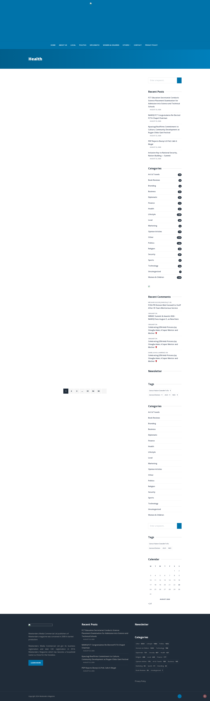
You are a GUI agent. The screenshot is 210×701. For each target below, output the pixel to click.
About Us (63, 45)
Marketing (152, 226)
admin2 (36, 112)
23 (179, 585)
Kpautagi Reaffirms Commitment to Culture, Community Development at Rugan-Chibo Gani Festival (164, 129)
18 (155, 585)
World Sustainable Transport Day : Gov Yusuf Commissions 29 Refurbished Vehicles (76, 167)
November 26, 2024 (47, 149)
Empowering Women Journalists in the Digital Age (67, 129)
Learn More (36, 663)
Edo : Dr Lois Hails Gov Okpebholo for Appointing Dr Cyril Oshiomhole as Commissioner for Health (83, 359)
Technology (79, 86)
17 (150, 585)
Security (69, 86)
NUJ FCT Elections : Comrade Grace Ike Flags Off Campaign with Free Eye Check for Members (84, 247)
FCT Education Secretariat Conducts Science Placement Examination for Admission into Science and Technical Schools (105, 633)
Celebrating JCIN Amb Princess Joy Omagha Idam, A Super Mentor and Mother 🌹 (163, 330)
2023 (167, 395)
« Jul (150, 603)
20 (165, 585)
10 (150, 580)
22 (174, 585)
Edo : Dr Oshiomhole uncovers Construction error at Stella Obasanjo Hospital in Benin (80, 207)
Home (53, 45)
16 (179, 580)
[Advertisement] (105, 22)
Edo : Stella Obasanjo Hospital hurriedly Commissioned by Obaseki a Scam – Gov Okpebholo (85, 91)
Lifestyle (53, 86)
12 (160, 580)
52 (93, 391)
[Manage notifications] (205, 696)
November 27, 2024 (47, 112)
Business (152, 191)
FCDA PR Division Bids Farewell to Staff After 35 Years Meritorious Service (164, 306)
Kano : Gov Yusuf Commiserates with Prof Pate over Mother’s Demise (81, 321)
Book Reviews (154, 180)
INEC (175, 395)
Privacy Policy (151, 45)
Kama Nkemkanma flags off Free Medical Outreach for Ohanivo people (83, 285)
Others (126, 45)
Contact (138, 45)
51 (88, 391)
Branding (152, 186)
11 (155, 580)
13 (165, 580)
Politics (82, 45)
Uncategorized (154, 271)
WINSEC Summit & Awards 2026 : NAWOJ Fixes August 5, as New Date (163, 317)
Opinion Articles (155, 231)
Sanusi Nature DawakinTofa (160, 390)
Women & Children (111, 45)
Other (150, 237)
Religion (58, 318)
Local (73, 45)
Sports (151, 260)
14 (170, 580)
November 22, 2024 (47, 341)
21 (170, 585)
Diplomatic (95, 45)
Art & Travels (37, 162)
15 (174, 580)
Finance (151, 203)
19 (160, 585)
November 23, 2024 (47, 268)
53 (99, 391)
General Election (155, 395)
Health (45, 86)
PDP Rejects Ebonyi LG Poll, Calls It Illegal (99, 668)
